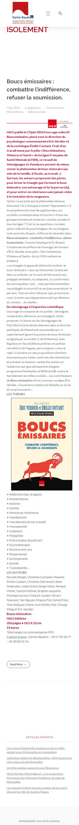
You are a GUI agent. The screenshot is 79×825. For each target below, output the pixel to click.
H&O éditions (15, 111)
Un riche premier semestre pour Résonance (33, 767)
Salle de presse (37, 111)
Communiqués (55, 107)
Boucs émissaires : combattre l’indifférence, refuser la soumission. (39, 89)
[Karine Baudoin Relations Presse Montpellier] (26, 13)
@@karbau (34, 107)
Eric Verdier (57, 141)
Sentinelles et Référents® (39, 371)
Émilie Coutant (40, 146)
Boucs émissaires (17, 136)
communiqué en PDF (40, 632)
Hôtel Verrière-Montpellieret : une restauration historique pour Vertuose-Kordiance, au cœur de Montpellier (36, 777)
